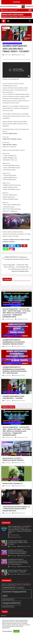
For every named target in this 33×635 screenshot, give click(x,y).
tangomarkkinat (11, 603)
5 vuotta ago (7, 462)
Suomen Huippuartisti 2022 (7, 599)
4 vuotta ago (7, 400)
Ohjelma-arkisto (16, 302)
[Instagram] (12, 249)
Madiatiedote (20, 587)
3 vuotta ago (7, 54)
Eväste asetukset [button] (7, 631)
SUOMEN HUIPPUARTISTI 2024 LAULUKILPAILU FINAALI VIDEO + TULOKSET (18, 542)
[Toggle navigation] (8, 21)
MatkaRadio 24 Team (19, 54)
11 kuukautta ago (8, 319)
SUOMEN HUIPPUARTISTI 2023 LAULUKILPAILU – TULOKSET (17, 571)
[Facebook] (6, 245)
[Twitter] (12, 245)
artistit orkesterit (11, 584)
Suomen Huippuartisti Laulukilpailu (12, 43)
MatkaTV (3, 615)
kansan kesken (26, 584)
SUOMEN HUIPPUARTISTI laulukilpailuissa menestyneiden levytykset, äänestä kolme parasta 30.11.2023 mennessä (18, 562)
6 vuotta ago (7, 513)
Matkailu (14, 454)
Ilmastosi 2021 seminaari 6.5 (13, 483)
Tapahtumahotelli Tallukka (7, 606)
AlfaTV (3, 584)
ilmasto (19, 584)
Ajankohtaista (6, 302)
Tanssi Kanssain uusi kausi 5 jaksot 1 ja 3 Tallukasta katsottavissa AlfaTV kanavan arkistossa (16, 509)
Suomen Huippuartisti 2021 (14, 593)
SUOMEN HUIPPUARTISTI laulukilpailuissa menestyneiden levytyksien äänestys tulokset (16, 258)
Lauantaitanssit (8, 587)
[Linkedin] (18, 245)
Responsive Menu (30, 10)
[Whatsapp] (6, 249)
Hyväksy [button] (16, 631)
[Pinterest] (24, 245)
